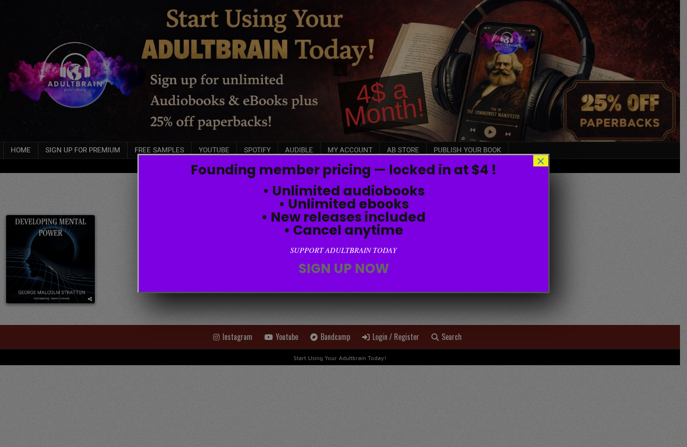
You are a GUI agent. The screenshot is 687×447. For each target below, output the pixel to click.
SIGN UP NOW (344, 269)
